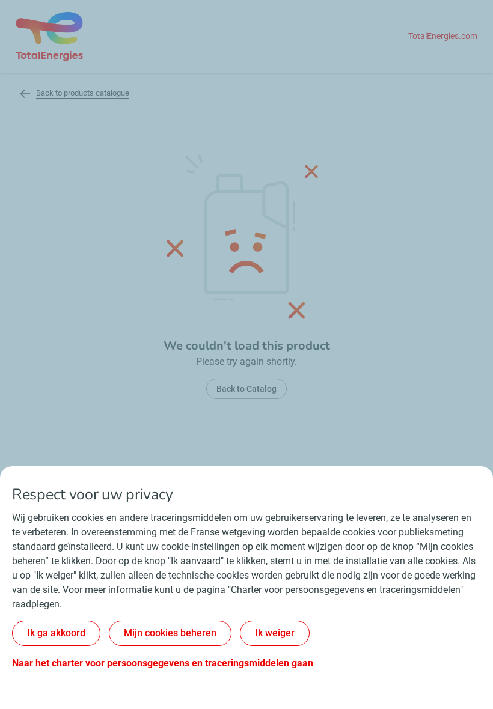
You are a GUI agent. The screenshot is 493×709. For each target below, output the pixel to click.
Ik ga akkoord (56, 633)
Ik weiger (275, 633)
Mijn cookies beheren (170, 633)
